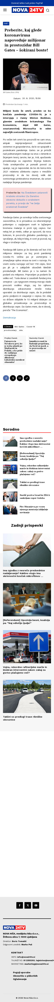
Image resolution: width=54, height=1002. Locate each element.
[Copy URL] (27, 378)
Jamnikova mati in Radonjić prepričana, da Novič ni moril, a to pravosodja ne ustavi (39, 346)
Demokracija (9, 317)
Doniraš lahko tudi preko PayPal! (27, 3)
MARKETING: (17, 964)
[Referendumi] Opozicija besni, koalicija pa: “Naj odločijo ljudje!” (32, 456)
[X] (13, 378)
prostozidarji (10, 330)
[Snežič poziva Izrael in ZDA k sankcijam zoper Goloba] (10, 496)
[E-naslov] (20, 378)
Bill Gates (19, 327)
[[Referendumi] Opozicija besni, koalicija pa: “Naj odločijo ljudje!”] (10, 456)
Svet (6, 23)
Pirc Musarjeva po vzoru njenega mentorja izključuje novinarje (34, 509)
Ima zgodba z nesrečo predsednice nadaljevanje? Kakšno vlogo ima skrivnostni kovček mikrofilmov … (35, 442)
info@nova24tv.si (26, 957)
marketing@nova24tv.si (36, 964)
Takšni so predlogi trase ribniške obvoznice (32, 483)
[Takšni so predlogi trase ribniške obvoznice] (10, 484)
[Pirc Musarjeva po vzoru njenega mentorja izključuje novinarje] (10, 509)
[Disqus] (27, 771)
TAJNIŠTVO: (17, 960)
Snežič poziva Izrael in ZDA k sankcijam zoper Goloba (35, 496)
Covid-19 (31, 327)
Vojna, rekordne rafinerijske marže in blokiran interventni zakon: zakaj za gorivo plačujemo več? (35, 470)
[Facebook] (6, 378)
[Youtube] (36, 905)
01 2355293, (29, 960)
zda (21, 330)
